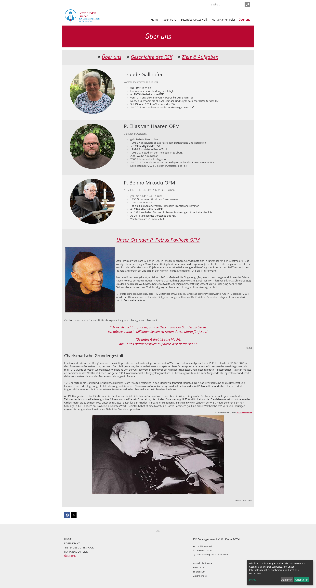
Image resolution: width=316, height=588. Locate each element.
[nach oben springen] (158, 531)
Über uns (111, 57)
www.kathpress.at (244, 412)
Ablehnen (286, 579)
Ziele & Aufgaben (200, 57)
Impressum (199, 571)
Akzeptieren (301, 579)
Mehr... (253, 579)
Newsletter (199, 567)
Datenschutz (200, 575)
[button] (67, 515)
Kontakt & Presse (202, 563)
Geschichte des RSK (151, 57)
